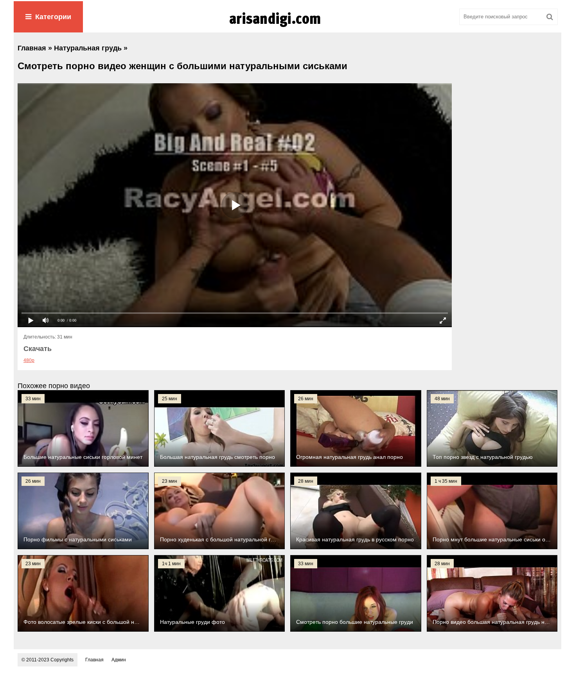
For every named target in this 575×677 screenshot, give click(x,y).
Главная (94, 660)
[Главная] (287, 27)
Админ (118, 660)
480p (28, 360)
